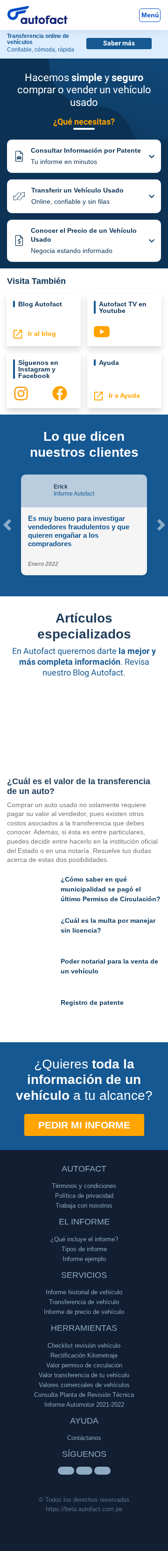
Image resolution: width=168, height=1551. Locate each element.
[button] (84, 156)
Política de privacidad (84, 1195)
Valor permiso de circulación (84, 1365)
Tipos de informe (84, 1249)
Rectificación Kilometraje (84, 1355)
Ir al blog (39, 334)
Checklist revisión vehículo (84, 1345)
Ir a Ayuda (121, 396)
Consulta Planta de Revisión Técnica (84, 1394)
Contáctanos (84, 1437)
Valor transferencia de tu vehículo (84, 1375)
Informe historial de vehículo (84, 1292)
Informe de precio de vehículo (84, 1311)
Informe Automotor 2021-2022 (84, 1404)
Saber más (119, 43)
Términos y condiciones (84, 1185)
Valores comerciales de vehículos (84, 1384)
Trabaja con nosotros (84, 1205)
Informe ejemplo (84, 1258)
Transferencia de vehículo (84, 1302)
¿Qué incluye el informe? (84, 1239)
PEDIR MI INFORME (84, 1125)
